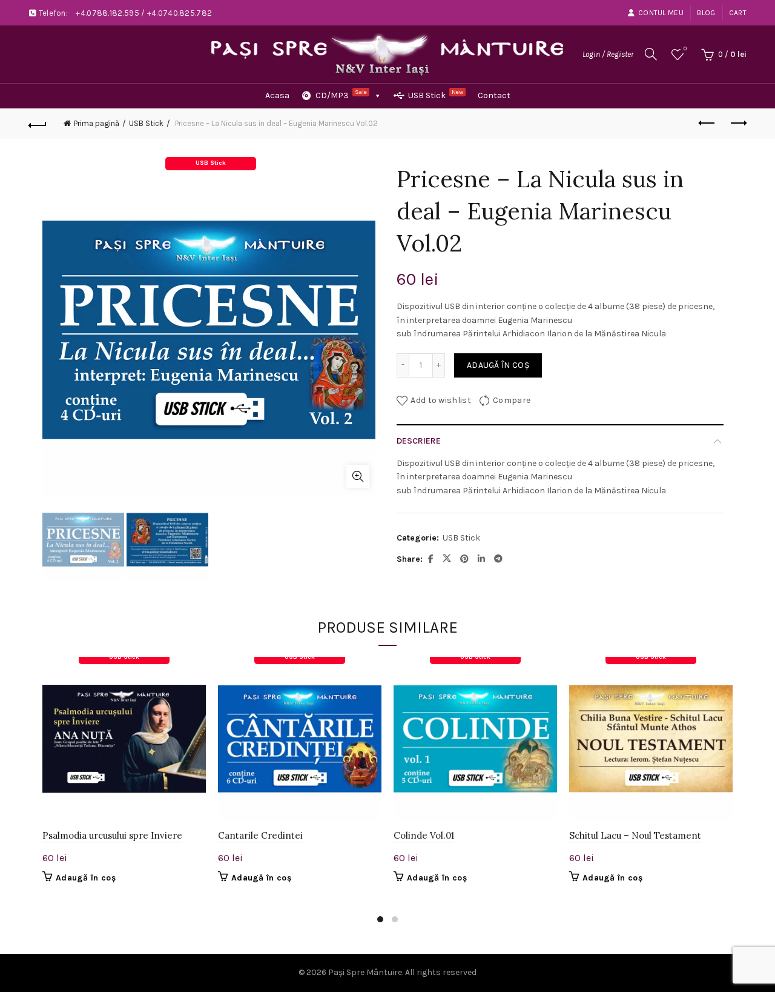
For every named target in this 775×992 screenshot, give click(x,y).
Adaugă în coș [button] (86, 878)
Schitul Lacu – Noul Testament (635, 835)
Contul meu (661, 12)
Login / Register (607, 54)
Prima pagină (96, 123)
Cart (738, 12)
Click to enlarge (357, 476)
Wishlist (685, 48)
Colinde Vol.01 (424, 835)
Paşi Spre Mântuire (365, 972)
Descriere (419, 441)
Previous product (707, 124)
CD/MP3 (341, 94)
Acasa (277, 95)
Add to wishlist (441, 399)
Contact (494, 95)
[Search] (651, 54)
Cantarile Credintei (260, 835)
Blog (706, 12)
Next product (737, 124)
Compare (511, 399)
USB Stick (435, 94)
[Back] (37, 124)
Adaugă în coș (498, 365)
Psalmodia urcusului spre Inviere (112, 835)
